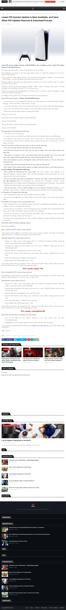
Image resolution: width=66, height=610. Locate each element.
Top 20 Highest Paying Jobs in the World (16, 440)
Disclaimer (62, 607)
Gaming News (8, 335)
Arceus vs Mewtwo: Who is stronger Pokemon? (21, 480)
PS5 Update (8, 13)
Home (3, 13)
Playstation (14, 335)
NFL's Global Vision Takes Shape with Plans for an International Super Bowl (29, 534)
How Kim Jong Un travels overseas (18, 541)
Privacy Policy (44, 607)
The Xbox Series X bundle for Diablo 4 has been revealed (31, 359)
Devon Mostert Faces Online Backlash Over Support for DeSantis (28, 1)
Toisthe (4, 24)
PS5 (28, 335)
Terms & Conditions (53, 607)
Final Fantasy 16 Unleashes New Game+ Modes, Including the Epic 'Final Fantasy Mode (11, 360)
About (31, 607)
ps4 (19, 335)
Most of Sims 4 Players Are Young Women (20, 467)
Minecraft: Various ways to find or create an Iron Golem (24, 487)
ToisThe (11, 607)
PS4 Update (23, 335)
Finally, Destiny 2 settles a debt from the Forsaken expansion (54, 359)
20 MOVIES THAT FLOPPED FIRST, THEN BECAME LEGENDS (24, 460)
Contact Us (37, 607)
